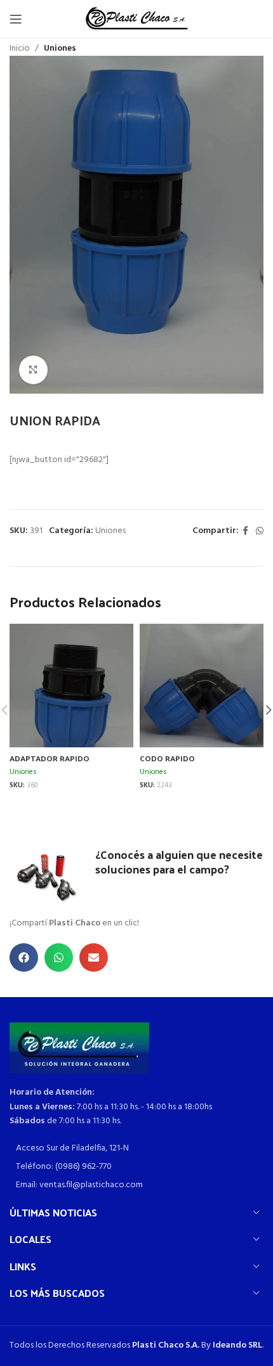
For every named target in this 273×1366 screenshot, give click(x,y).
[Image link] (79, 1048)
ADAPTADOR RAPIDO (50, 758)
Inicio (20, 49)
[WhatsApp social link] (259, 531)
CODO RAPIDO (167, 758)
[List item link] (136, 1149)
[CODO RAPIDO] (201, 706)
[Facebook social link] (245, 531)
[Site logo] (136, 19)
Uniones (60, 49)
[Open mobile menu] (16, 19)
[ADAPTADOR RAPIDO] (71, 706)
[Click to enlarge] (33, 370)
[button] (24, 957)
